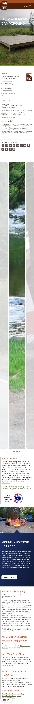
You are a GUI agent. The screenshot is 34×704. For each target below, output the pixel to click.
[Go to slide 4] (17, 451)
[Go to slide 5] (19, 451)
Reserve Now (9, 577)
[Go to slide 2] (14, 451)
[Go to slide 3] (16, 451)
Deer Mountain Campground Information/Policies (16, 488)
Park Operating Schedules (8, 117)
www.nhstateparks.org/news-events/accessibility (11, 681)
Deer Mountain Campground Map (13, 487)
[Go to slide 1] (13, 451)
